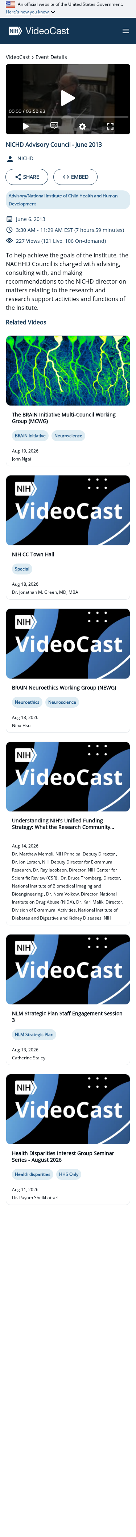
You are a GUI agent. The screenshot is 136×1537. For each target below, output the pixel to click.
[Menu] (125, 31)
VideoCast (18, 57)
